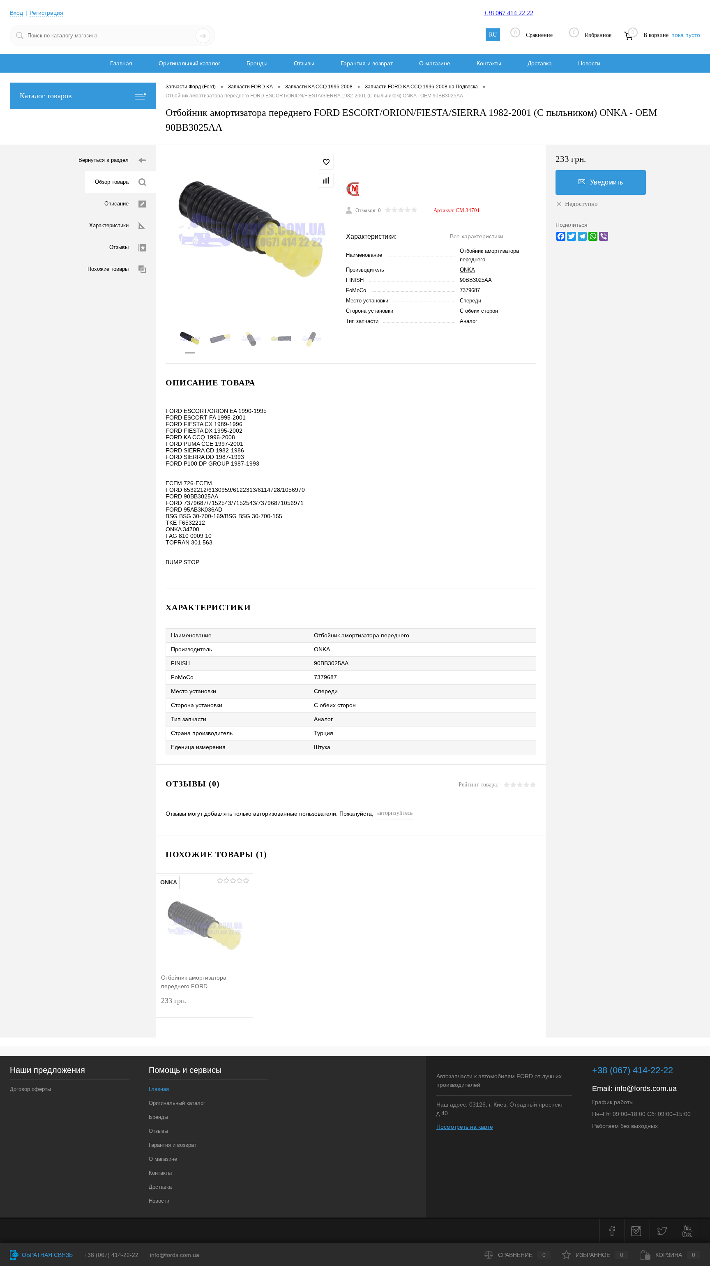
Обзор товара (112, 182)
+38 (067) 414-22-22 (632, 1070)
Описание (116, 204)
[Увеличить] (251, 231)
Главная (121, 63)
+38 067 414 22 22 (508, 12)
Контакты (489, 63)
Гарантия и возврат (367, 63)
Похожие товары (108, 269)
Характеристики (109, 225)
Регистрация (46, 12)
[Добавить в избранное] (326, 162)
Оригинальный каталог (189, 63)
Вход (16, 12)
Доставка (540, 63)
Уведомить (606, 182)
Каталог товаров (46, 96)
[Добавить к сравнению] (326, 180)
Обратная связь (46, 1255)
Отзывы (304, 63)
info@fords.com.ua (646, 1088)
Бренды (257, 63)
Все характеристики (476, 236)
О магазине (434, 63)
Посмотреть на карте (464, 1126)
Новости (589, 63)
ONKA (467, 270)
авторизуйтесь (395, 813)
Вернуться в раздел (103, 160)
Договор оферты (30, 1089)
